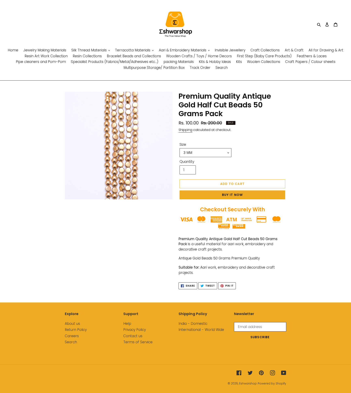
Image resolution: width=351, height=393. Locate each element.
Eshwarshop (248, 383)
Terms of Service (138, 342)
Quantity (187, 161)
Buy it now (232, 195)
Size (183, 144)
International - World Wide (201, 329)
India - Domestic (193, 323)
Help (127, 323)
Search (71, 342)
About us (72, 323)
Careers (72, 336)
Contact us (132, 336)
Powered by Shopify (272, 383)
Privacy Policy (134, 329)
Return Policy (76, 329)
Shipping (185, 129)
